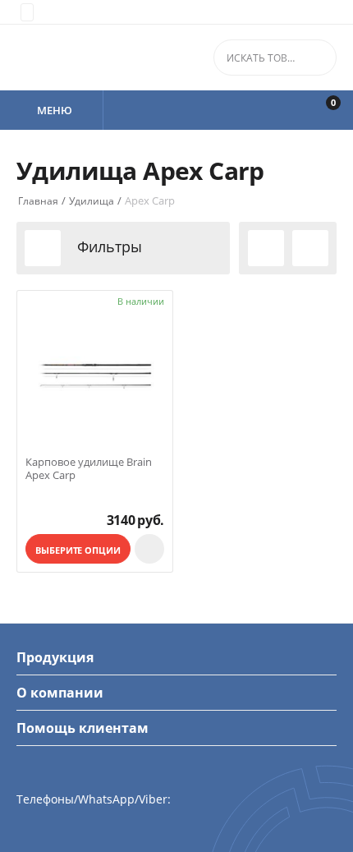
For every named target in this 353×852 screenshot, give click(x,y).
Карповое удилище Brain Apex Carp (88, 468)
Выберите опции (77, 550)
